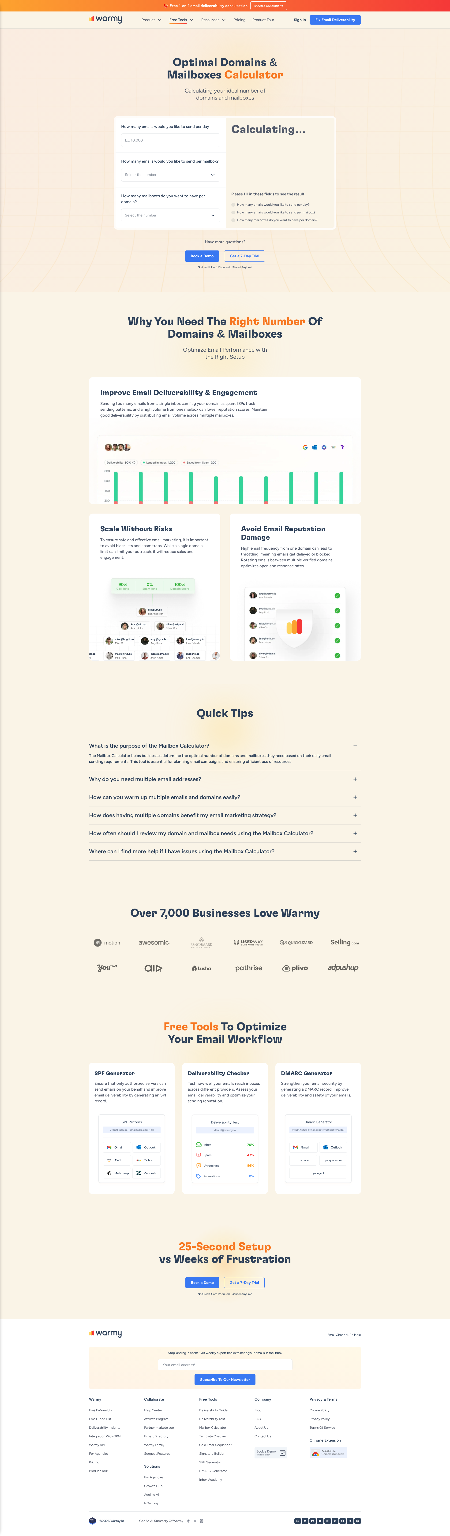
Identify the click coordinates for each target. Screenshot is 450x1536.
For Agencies (154, 1477)
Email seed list (100, 1419)
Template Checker (212, 1436)
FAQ (258, 1419)
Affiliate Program (156, 1419)
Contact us (263, 1436)
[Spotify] (357, 1521)
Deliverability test (212, 1419)
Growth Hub (153, 1486)
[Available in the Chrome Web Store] (328, 1452)
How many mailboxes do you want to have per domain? (163, 199)
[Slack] (305, 1521)
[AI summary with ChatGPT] (188, 1521)
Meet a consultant (268, 6)
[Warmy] (105, 19)
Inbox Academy (210, 1480)
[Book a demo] (273, 1452)
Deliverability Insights (104, 1428)
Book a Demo (202, 256)
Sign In (300, 20)
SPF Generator (210, 1462)
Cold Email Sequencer (215, 1445)
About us (261, 1428)
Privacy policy (320, 1419)
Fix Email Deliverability (335, 20)
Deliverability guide (213, 1410)
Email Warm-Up (100, 1410)
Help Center (153, 1410)
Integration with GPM (105, 1436)
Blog (258, 1410)
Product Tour (98, 1471)
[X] (335, 1521)
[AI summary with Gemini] (195, 1521)
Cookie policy (319, 1410)
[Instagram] (327, 1521)
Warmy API (97, 1445)
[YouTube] (320, 1521)
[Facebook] (342, 1521)
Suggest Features (157, 1454)
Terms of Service (322, 1428)
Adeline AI (151, 1495)
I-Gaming (151, 1503)
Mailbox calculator (212, 1428)
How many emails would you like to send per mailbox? (170, 161)
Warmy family (154, 1445)
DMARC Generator (213, 1471)
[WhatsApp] (297, 1521)
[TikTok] (350, 1521)
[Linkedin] (312, 1521)
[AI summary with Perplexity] (201, 1521)
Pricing (94, 1462)
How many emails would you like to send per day (165, 126)
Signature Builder (212, 1454)
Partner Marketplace (159, 1428)
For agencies (99, 1454)
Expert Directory (156, 1436)
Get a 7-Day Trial (244, 256)
